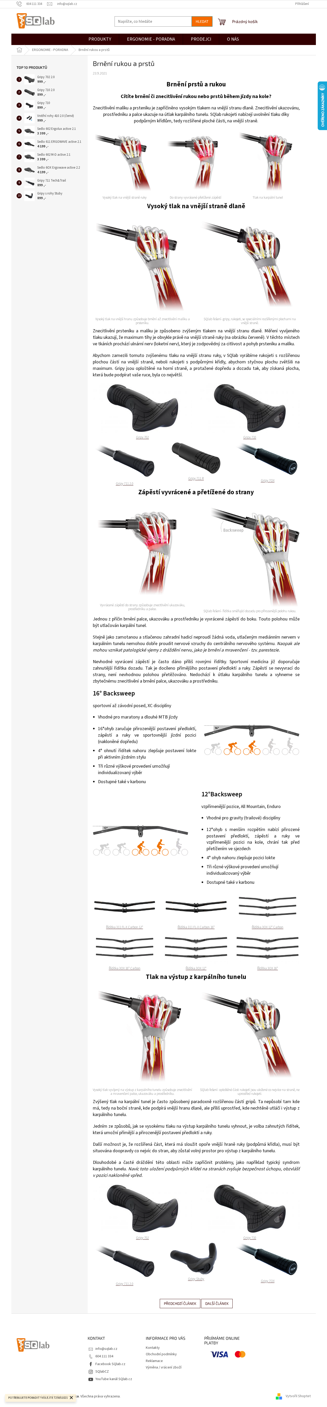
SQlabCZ (102, 1371)
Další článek (217, 1303)
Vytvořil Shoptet (298, 1396)
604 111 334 (104, 1356)
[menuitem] (201, 39)
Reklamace (154, 1361)
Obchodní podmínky (161, 1354)
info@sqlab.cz (106, 1348)
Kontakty (153, 1347)
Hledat (202, 21)
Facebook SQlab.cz (110, 1364)
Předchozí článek (180, 1303)
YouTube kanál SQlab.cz (113, 1379)
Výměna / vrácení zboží (163, 1367)
